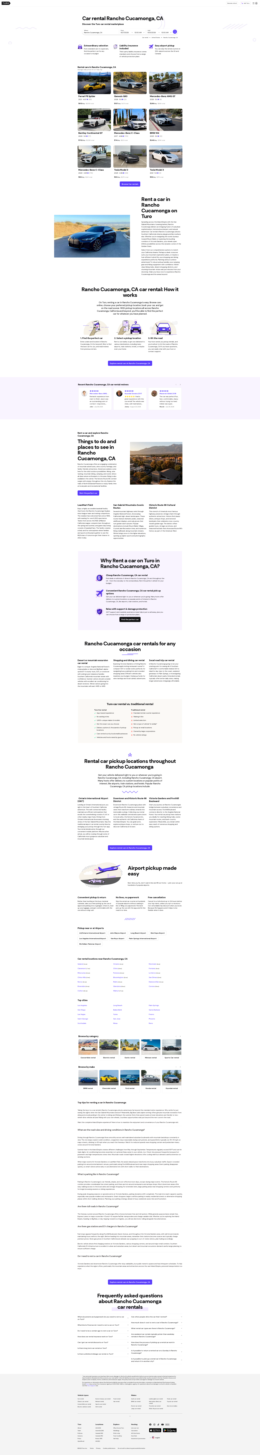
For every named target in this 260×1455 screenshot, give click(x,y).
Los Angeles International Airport (92, 938)
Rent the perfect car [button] (88, 493)
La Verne (154, 973)
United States (156, 37)
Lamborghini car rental (156, 1399)
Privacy (98, 1448)
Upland (82, 964)
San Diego (82, 1010)
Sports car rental (100, 1404)
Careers (80, 1436)
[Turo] (6, 3)
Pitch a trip (116, 1433)
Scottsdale (82, 1023)
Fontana (154, 968)
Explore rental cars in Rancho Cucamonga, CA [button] (130, 363)
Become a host (232, 3)
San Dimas (155, 977)
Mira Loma (84, 973)
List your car (135, 1428)
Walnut (118, 991)
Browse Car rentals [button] (130, 184)
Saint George (83, 1019)
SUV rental (98, 1406)
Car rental (145, 37)
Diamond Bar (156, 982)
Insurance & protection (138, 1438)
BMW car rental (135, 1401)
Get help (116, 1438)
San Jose (116, 1019)
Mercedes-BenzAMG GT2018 (99, 393)
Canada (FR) (99, 1436)
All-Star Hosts (135, 1433)
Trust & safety (117, 1436)
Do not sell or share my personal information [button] (131, 1448)
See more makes (172, 1406)
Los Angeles (82, 1005)
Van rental (116, 1401)
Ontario (118, 964)
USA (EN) (98, 1428)
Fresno (151, 1014)
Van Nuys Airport (117, 938)
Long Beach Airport (138, 933)
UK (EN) (97, 1441)
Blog (167, 1424)
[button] (254, 3)
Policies (80, 1433)
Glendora (119, 986)
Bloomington (120, 977)
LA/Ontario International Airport (92, 933)
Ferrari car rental (136, 1406)
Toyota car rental (172, 1401)
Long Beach (117, 1005)
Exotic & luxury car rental (103, 1399)
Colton (82, 991)
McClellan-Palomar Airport (90, 944)
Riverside (83, 986)
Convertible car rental (84, 1404)
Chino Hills (84, 977)
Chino (117, 968)
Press (79, 1438)
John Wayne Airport (118, 933)
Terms (92, 1448)
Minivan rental (99, 1401)
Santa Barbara (154, 1010)
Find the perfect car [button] (130, 619)
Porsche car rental (154, 1406)
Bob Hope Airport (158, 933)
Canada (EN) (99, 1433)
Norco (82, 982)
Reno (151, 1023)
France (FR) (98, 1438)
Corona (154, 986)
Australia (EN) (99, 1430)
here (87, 1384)
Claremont (84, 968)
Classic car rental (83, 1401)
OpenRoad (81, 1441)
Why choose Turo (118, 1428)
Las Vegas (81, 1014)
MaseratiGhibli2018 (168, 393)
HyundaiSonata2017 (133, 393)
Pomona (118, 973)
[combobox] (101, 32)
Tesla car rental (171, 1399)
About (79, 1428)
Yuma (115, 1014)
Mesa (115, 1023)
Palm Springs (154, 1005)
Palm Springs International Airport (143, 938)
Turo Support (91, 1385)
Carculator (134, 1430)
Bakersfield (117, 1010)
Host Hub (134, 1436)
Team (79, 1430)
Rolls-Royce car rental (156, 1408)
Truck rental (116, 1399)
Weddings (116, 1430)
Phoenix (152, 1019)
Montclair (154, 964)
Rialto (117, 982)
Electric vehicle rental (84, 1406)
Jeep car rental (136, 1408)
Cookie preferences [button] (109, 1448)
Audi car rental (135, 1399)
